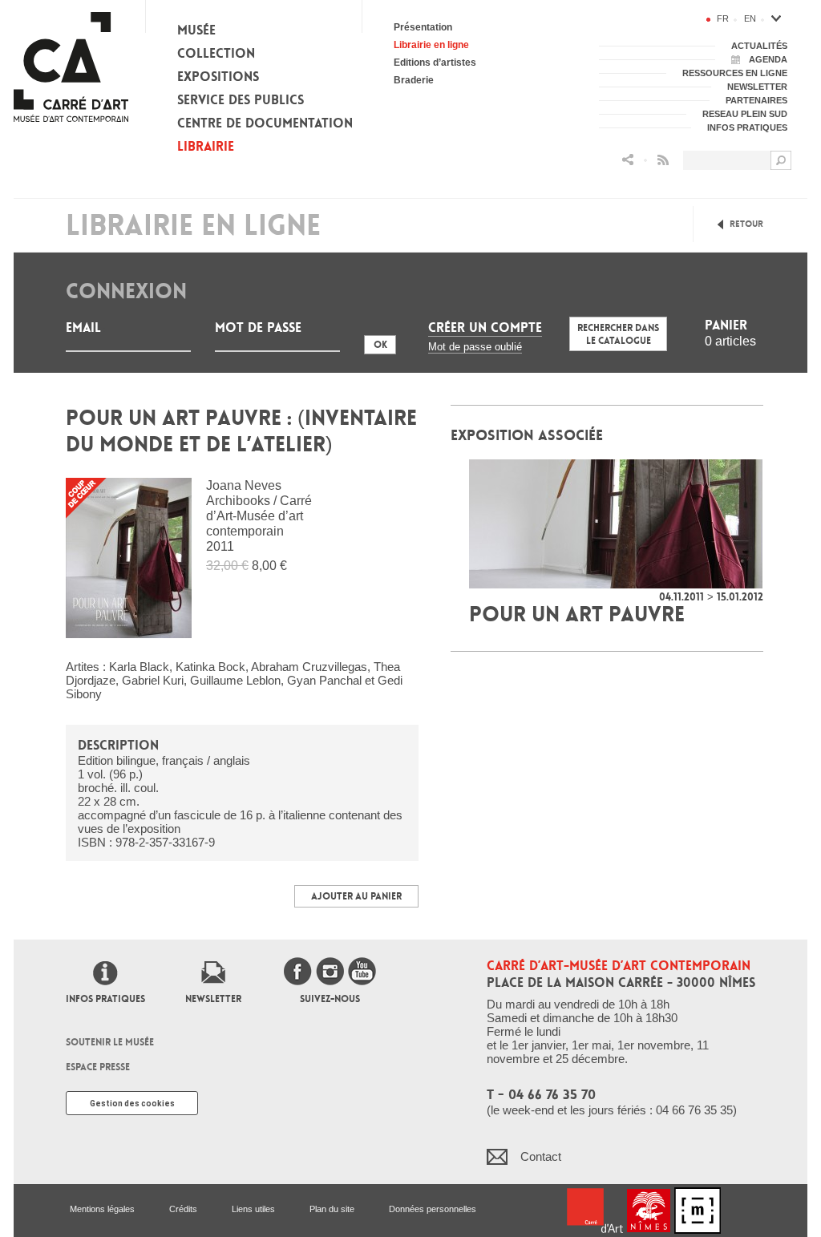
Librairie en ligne (431, 45)
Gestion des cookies (132, 1103)
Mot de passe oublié (475, 347)
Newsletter (213, 998)
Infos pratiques (105, 998)
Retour (746, 224)
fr (723, 18)
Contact (540, 1156)
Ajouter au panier (356, 896)
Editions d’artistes (435, 62)
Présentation (423, 27)
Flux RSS (663, 160)
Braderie (414, 80)
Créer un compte (485, 327)
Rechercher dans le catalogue (618, 334)
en (750, 18)
